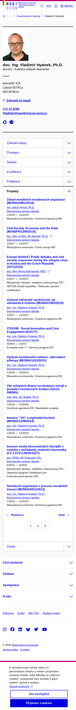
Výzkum (8, 573)
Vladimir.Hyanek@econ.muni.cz (25, 113)
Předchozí (17, 514)
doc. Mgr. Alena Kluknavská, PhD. (26, 271)
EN (49, 6)
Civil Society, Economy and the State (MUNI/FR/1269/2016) (32, 230)
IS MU (21, 613)
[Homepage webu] (19, 5)
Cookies (25, 649)
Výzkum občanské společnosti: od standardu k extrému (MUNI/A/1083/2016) (35, 301)
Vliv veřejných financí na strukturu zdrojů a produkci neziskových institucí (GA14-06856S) (37, 389)
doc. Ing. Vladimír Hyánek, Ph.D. (26, 307)
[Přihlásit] (56, 6)
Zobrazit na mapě (18, 100)
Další (62, 514)
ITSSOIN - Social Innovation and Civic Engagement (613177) (33, 330)
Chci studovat (12, 562)
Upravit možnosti (19, 686)
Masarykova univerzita (25, 644)
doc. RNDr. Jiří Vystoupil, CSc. (24, 457)
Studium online (51, 613)
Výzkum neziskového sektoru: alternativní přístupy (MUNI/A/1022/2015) (36, 359)
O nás (7, 596)
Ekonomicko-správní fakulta (23, 211)
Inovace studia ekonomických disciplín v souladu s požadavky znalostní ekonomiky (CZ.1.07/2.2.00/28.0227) (36, 450)
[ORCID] (12, 122)
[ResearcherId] (6, 122)
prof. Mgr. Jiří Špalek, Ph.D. (23, 396)
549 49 (11, 109)
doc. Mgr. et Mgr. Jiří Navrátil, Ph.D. (27, 236)
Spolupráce (11, 585)
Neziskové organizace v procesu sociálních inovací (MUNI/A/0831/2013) (37, 487)
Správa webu (10, 649)
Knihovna (8, 613)
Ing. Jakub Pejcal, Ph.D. (21, 207)
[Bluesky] (28, 629)
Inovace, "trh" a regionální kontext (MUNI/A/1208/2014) (31, 419)
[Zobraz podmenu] (67, 562)
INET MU (33, 613)
